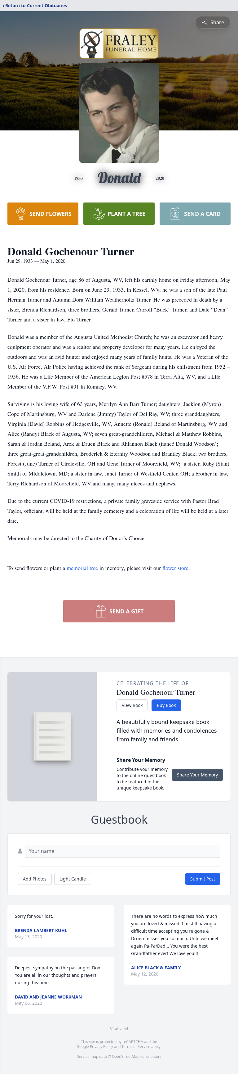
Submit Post (202, 879)
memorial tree (82, 567)
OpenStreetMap (125, 1056)
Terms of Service (135, 1046)
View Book (132, 705)
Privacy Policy (101, 1046)
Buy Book (166, 705)
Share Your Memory (197, 775)
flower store (175, 567)
